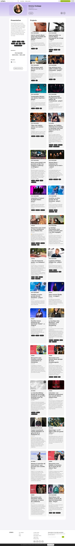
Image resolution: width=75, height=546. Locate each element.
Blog (20, 535)
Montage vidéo (56, 146)
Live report (34, 182)
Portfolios (22, 1)
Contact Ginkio (36, 532)
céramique (54, 341)
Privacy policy (36, 538)
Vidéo (23, 41)
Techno (41, 180)
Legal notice (35, 537)
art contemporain (18, 45)
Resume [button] (30, 13)
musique (18, 41)
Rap (17, 43)
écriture (13, 43)
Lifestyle (33, 243)
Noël (54, 512)
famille (33, 278)
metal (23, 43)
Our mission (21, 532)
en (59, 1)
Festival (50, 146)
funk (60, 179)
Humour (37, 335)
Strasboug (56, 179)
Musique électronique (53, 271)
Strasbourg (51, 211)
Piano (60, 271)
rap (36, 48)
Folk (56, 211)
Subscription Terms (37, 535)
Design (50, 512)
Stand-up (41, 335)
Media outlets (27, 1)
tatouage (42, 243)
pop (54, 79)
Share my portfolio (18, 68)
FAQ (20, 534)
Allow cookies (51, 544)
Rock (20, 43)
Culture (14, 41)
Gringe (50, 51)
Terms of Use (36, 534)
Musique (33, 80)
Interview (51, 49)
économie (33, 412)
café (38, 244)
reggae (42, 136)
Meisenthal (58, 512)
